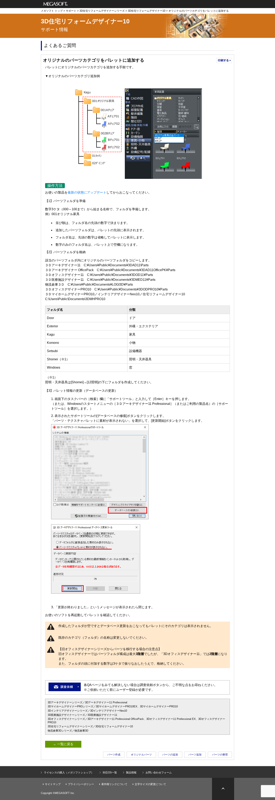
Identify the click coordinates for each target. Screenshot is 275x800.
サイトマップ (53, 784)
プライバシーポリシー (81, 784)
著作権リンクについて (114, 784)
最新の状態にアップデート (87, 192)
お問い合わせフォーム (159, 772)
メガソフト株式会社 (55, 4)
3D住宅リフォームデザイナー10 (146, 10)
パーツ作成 (113, 754)
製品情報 (131, 772)
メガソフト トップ (52, 10)
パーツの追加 (170, 754)
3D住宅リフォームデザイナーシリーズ (102, 10)
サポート (71, 10)
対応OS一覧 (110, 772)
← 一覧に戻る (63, 744)
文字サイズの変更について (150, 784)
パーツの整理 (220, 754)
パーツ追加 (195, 754)
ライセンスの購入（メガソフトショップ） (69, 772)
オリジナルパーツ (141, 754)
